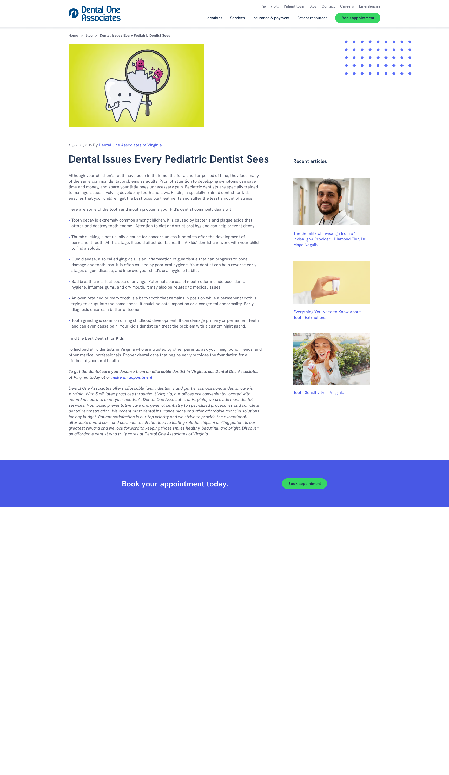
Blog (89, 35)
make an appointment (132, 377)
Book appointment (304, 483)
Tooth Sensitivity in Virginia (318, 392)
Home (73, 35)
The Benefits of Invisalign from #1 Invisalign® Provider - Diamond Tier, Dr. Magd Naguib (329, 239)
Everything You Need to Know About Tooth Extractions (327, 314)
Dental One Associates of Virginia (130, 145)
